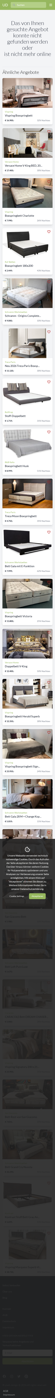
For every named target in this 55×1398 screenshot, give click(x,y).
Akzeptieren (37, 896)
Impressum (9, 1394)
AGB (5, 1390)
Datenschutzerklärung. (32, 888)
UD (5, 5)
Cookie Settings (16, 896)
